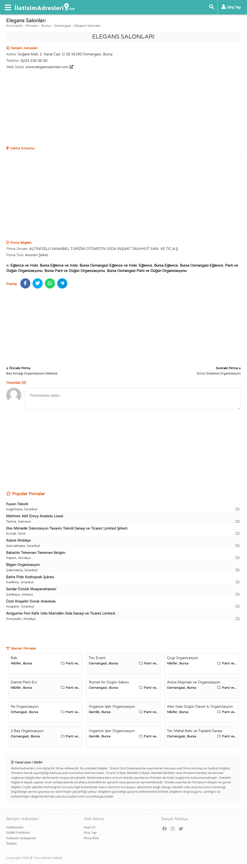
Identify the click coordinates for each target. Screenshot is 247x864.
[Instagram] (173, 829)
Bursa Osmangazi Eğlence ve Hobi (108, 265)
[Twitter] (181, 829)
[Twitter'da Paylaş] (38, 283)
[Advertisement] (123, 108)
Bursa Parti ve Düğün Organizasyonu (74, 270)
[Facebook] (164, 829)
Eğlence (145, 265)
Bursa (45, 26)
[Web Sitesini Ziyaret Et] (71, 67)
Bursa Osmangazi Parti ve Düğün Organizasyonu (147, 270)
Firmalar (32, 26)
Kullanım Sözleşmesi (21, 838)
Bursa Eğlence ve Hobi (59, 265)
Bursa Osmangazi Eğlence (201, 265)
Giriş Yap (90, 833)
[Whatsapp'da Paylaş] (50, 283)
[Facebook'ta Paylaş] (25, 283)
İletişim (11, 843)
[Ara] (212, 7)
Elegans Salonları (88, 26)
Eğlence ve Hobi (24, 265)
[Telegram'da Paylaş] (62, 283)
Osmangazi (62, 26)
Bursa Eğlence (166, 265)
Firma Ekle (91, 838)
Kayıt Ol (89, 827)
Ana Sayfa (14, 26)
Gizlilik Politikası (18, 833)
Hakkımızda (14, 827)
